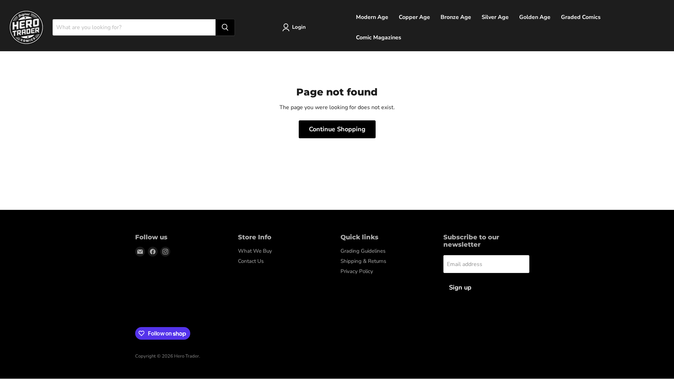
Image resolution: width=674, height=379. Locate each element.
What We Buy (255, 250)
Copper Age (414, 17)
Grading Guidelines (363, 250)
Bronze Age (456, 17)
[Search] (225, 27)
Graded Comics (581, 17)
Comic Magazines (378, 37)
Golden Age (534, 17)
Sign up (460, 287)
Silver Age (495, 17)
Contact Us (251, 261)
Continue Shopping (337, 129)
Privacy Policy (357, 271)
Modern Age (372, 17)
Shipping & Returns (363, 261)
